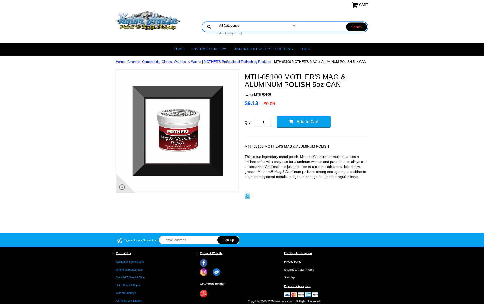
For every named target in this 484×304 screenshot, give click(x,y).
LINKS (305, 49)
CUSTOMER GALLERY (208, 49)
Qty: (248, 122)
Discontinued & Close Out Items (263, 49)
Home (179, 49)
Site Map (289, 277)
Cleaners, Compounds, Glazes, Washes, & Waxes (164, 62)
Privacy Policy (292, 261)
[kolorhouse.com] (148, 20)
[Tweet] (247, 198)
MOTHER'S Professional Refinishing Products (237, 62)
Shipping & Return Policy (299, 269)
